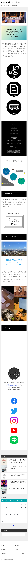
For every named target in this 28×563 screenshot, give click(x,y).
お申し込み (3, 549)
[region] (14, 420)
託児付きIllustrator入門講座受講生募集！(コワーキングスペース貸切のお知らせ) (17, 483)
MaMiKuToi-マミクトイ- (10, 2)
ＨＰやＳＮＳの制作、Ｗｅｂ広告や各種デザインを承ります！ (17, 475)
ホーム (2, 545)
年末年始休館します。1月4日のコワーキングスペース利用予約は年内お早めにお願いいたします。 (17, 461)
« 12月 (13, 525)
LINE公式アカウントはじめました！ (17, 489)
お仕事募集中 (4, 554)
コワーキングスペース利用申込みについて (17, 467)
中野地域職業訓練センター (12, 385)
